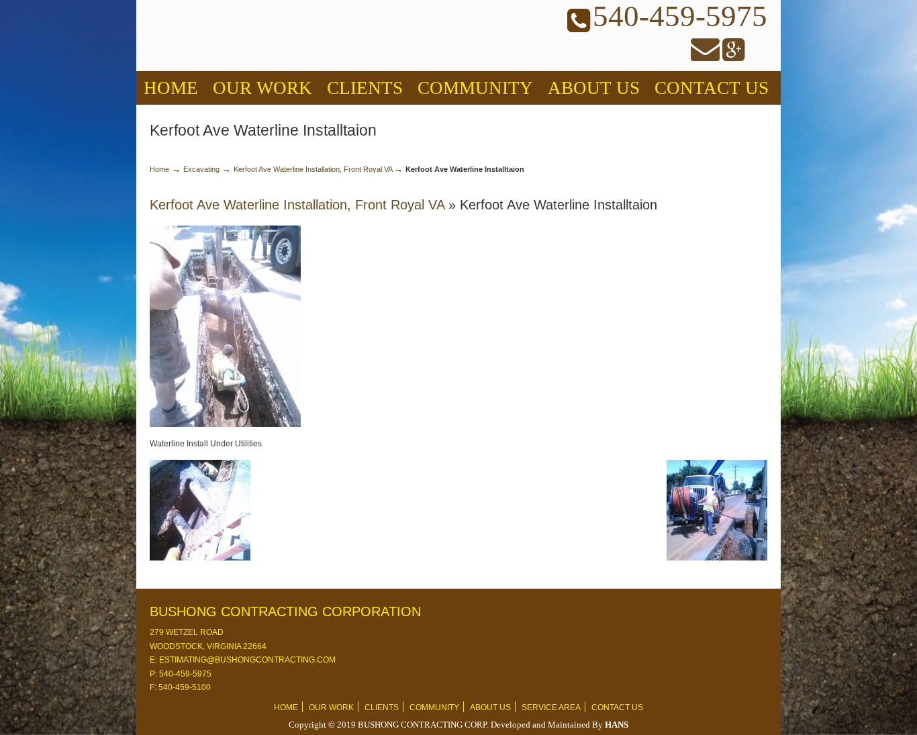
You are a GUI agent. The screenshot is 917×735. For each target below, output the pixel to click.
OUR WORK (331, 707)
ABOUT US (490, 707)
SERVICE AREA (551, 707)
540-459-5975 (184, 674)
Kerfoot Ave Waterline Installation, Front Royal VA (313, 169)
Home (159, 169)
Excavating (201, 169)
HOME (286, 707)
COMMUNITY (434, 707)
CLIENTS (382, 707)
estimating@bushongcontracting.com (246, 660)
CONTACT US (617, 707)
